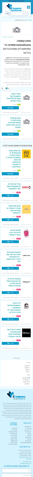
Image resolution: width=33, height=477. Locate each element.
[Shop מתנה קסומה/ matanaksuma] (16, 29)
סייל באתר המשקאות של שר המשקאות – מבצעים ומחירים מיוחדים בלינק (14, 307)
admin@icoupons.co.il (25, 463)
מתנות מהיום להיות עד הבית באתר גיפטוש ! (15, 232)
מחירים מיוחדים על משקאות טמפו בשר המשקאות (14, 186)
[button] (28, 7)
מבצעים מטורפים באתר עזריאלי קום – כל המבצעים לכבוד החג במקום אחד (13, 256)
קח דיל (11, 195)
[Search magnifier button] (10, 14)
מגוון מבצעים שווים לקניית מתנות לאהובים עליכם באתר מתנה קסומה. (13, 122)
